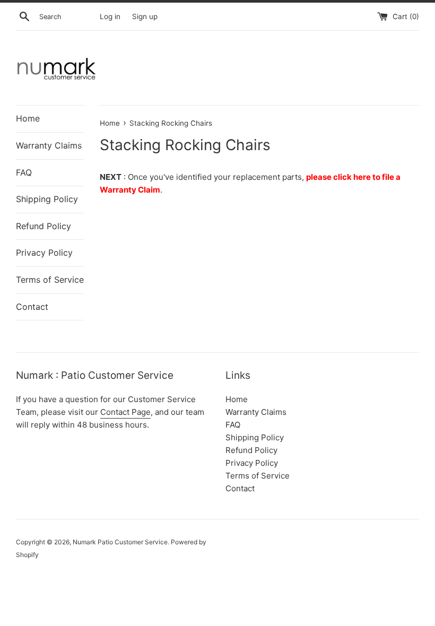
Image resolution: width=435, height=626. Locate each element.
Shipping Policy (47, 199)
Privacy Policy (44, 252)
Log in (110, 16)
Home (28, 118)
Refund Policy (43, 226)
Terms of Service (50, 279)
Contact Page (125, 412)
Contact (32, 306)
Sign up (145, 16)
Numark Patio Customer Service (120, 542)
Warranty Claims (49, 145)
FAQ (24, 172)
